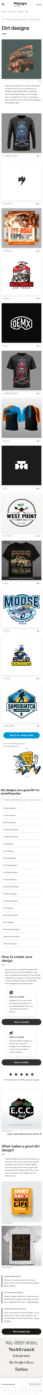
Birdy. (6, 583)
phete (6, 346)
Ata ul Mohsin (8, 1223)
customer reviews (31, 1080)
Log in (38, 4)
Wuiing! (7, 631)
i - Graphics (8, 536)
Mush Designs (8, 1267)
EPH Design (8, 251)
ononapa (7, 678)
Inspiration (12, 12)
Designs (21, 12)
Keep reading (9, 1286)
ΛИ (6, 488)
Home (4, 12)
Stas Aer (7, 441)
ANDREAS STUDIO (11, 156)
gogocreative (9, 203)
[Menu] (3, 4)
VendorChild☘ (9, 726)
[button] (41, 1380)
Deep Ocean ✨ (8, 1131)
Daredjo (7, 298)
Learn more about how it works (23, 1134)
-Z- (40, 81)
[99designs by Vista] (20, 4)
